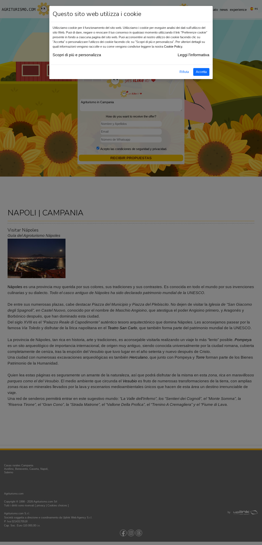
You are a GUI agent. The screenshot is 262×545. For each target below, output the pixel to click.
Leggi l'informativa (193, 55)
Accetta (201, 72)
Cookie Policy (173, 46)
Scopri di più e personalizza (77, 55)
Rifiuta (184, 72)
